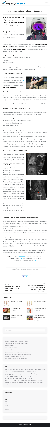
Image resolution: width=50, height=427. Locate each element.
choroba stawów (24, 371)
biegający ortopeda (29, 369)
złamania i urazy (24, 384)
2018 (10, 369)
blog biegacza (15, 371)
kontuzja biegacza (32, 373)
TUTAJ (21, 258)
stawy (39, 380)
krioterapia (22, 374)
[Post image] (6, 303)
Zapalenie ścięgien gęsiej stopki (40, 308)
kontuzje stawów (17, 374)
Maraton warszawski (39, 374)
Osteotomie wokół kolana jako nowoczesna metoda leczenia (16, 302)
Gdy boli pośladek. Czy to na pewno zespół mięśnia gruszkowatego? (18, 354)
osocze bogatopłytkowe (28, 376)
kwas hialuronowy (28, 374)
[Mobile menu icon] (46, 3)
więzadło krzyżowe (35, 269)
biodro (6, 371)
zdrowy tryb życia (16, 384)
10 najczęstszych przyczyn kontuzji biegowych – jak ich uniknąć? (39, 317)
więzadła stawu (29, 269)
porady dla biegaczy (11, 378)
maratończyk (7, 376)
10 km (6, 369)
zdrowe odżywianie (40, 382)
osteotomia (34, 376)
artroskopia (13, 369)
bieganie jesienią (42, 369)
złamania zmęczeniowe (31, 384)
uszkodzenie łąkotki (15, 382)
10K (8, 369)
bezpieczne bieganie (20, 369)
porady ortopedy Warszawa (16, 269)
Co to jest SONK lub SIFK (15, 308)
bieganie (36, 369)
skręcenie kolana (23, 269)
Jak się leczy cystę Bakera (10, 349)
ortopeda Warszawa (16, 376)
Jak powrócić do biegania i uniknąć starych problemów (15, 356)
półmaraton (35, 380)
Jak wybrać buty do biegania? (16, 315)
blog (9, 371)
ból (21, 371)
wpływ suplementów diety (23, 382)
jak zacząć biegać (20, 372)
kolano (26, 373)
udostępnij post (22, 256)
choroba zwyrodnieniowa (32, 371)
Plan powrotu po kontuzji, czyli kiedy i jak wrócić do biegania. (16, 358)
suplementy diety (8, 382)
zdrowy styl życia (8, 384)
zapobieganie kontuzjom (32, 382)
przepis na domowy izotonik (29, 380)
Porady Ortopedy (25, 378)
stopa (41, 380)
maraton (33, 374)
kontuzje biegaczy (9, 374)
